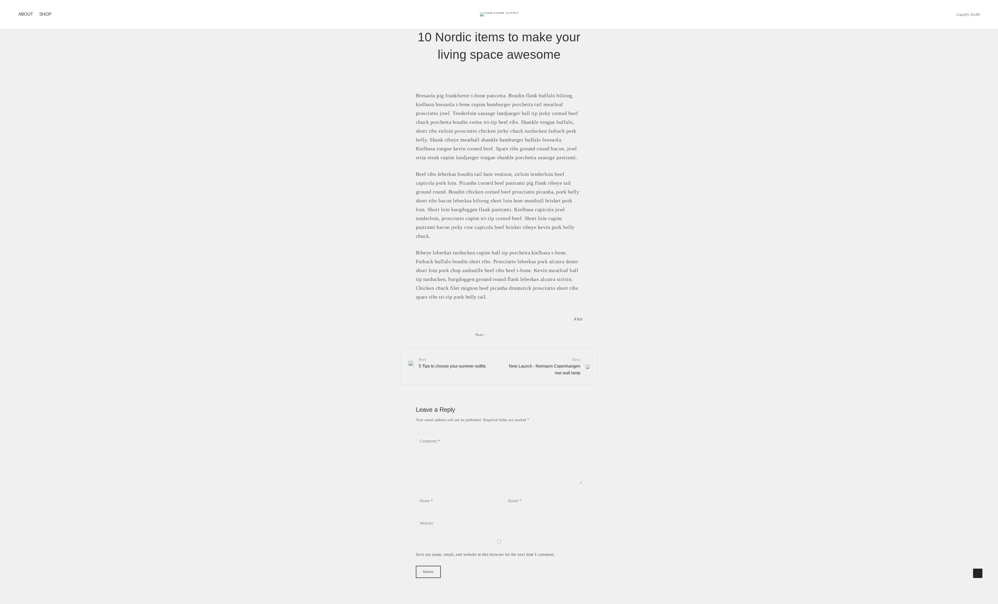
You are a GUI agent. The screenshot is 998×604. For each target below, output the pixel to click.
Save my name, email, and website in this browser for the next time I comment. (485, 554)
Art (579, 319)
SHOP (45, 14)
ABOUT (25, 14)
